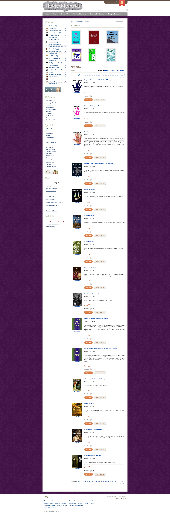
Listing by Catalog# (83, 503)
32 (108, 75)
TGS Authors (52, 28)
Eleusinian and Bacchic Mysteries (93, 429)
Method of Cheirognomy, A (91, 106)
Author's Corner (48, 503)
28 (99, 75)
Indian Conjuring (89, 215)
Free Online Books (62, 505)
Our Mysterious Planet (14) (56, 63)
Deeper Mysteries (89, 403)
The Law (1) (52, 81)
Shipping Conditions (60, 503)
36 (117, 75)
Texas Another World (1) (55, 74)
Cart (54, 14)
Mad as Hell (49, 153)
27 (96, 75)
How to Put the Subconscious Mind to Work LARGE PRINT (100, 348)
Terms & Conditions (49, 505)
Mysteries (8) (52, 60)
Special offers (49, 133)
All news (48, 211)
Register (116, 1)
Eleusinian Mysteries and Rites (92, 455)
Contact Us (64, 14)
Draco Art (48, 158)
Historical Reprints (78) (55, 51)
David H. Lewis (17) (54, 42)
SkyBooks (48, 111)
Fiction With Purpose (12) (56, 46)
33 (110, 75)
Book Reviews (92, 500)
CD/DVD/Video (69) (54, 39)
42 (122, 75)
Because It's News (50, 155)
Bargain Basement (51, 142)
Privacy (93, 503)
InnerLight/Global (51, 103)
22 (85, 75)
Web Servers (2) (53, 83)
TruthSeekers (49, 115)
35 (115, 75)
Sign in (109, 1)
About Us (54, 500)
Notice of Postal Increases (76, 505)
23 (87, 75)
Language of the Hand (90, 267)
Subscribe (54, 211)
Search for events (50, 131)
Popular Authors (53, 65)
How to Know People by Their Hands (94, 293)
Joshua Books (49, 105)
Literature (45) (53, 53)
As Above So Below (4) (55, 32)
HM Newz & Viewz (51, 151)
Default (122, 70)
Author (48, 118)
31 (106, 75)
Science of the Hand (89, 189)
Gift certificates (50, 129)
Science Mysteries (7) (54, 67)
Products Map (50, 137)
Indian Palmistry (89, 241)
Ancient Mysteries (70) (55, 30)
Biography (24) (53, 37)
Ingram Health (50, 107)
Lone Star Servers (51, 166)
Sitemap (48, 135)
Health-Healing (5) (54, 49)
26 (94, 75)
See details (77, 92)
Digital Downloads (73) (55, 44)
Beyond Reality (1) (54, 35)
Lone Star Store (50, 162)
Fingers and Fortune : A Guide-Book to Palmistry (97, 79)
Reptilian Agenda (50, 149)
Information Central (97, 14)
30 (103, 75)
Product (112, 70)
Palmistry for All (88, 132)
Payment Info (63, 500)
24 (89, 75)
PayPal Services (82, 500)
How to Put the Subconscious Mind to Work (96, 318)
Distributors (49, 113)
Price (117, 70)
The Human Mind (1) (54, 79)
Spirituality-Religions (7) (55, 69)
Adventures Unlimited (52, 109)
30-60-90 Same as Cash (50, 507)
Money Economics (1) (54, 58)
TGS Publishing (50, 100)
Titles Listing (72, 503)
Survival (51, 72)
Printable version (119, 21)
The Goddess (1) (53, 76)
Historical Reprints (79, 21)
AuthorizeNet (72, 500)
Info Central (49, 147)
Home (47, 14)
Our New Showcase (79, 14)
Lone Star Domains (51, 164)
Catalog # (106, 70)
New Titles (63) (53, 26)
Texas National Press (51, 120)
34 (113, 75)
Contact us (47, 500)
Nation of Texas (50, 160)
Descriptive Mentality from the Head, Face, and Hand (98, 163)
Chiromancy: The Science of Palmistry (94, 379)
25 (92, 75)
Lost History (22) (53, 56)
